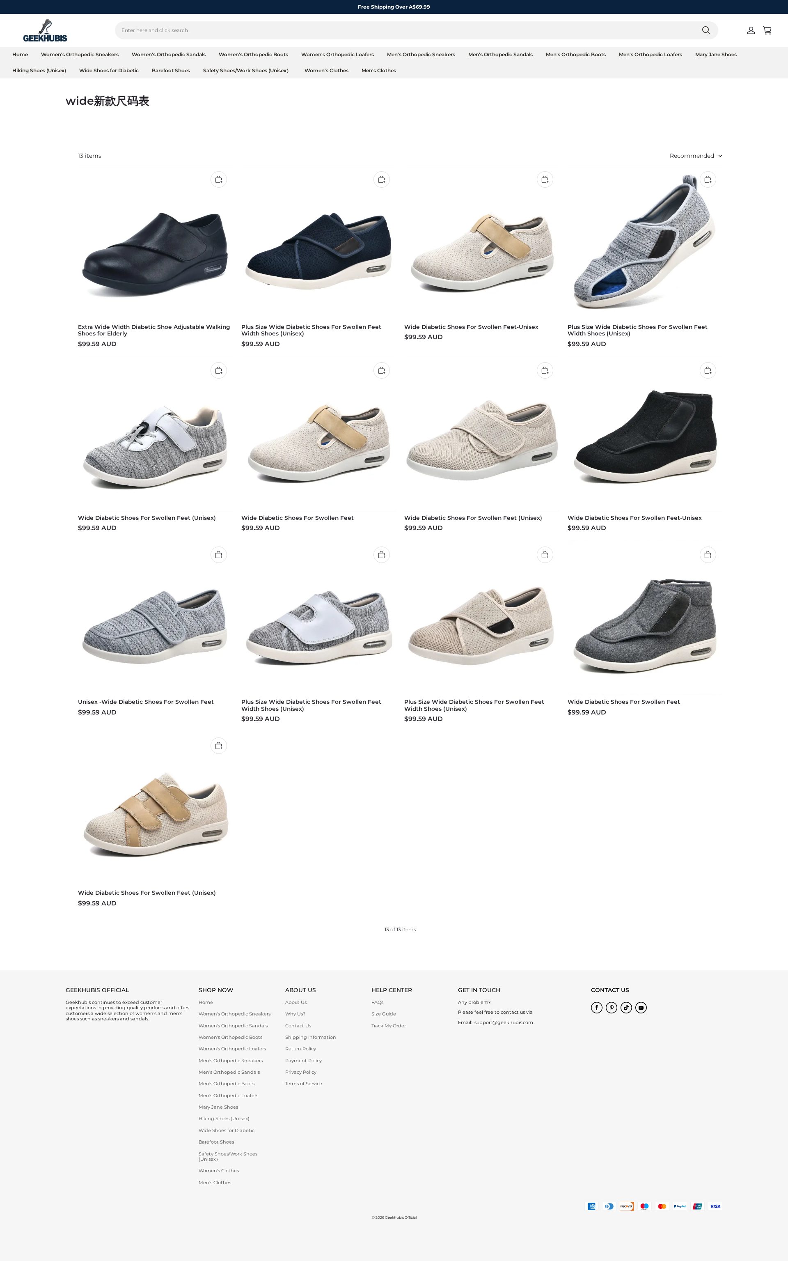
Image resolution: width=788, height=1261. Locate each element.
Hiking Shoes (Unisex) (39, 70)
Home (20, 54)
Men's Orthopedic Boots (576, 54)
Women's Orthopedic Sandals (169, 54)
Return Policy (300, 1049)
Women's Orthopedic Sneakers (80, 54)
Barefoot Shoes (171, 70)
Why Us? (295, 1014)
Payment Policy (303, 1060)
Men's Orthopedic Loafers (650, 54)
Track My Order (388, 1026)
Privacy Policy (300, 1072)
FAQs (377, 1002)
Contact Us (298, 1026)
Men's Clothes (379, 70)
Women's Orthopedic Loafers (337, 54)
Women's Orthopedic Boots (253, 54)
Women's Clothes (326, 70)
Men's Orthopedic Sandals (500, 54)
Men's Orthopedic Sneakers (421, 54)
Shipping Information (310, 1037)
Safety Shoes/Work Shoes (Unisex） (247, 70)
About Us (296, 1002)
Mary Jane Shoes (716, 54)
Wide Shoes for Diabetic (109, 70)
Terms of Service (303, 1083)
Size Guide (383, 1014)
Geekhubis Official (401, 1217)
